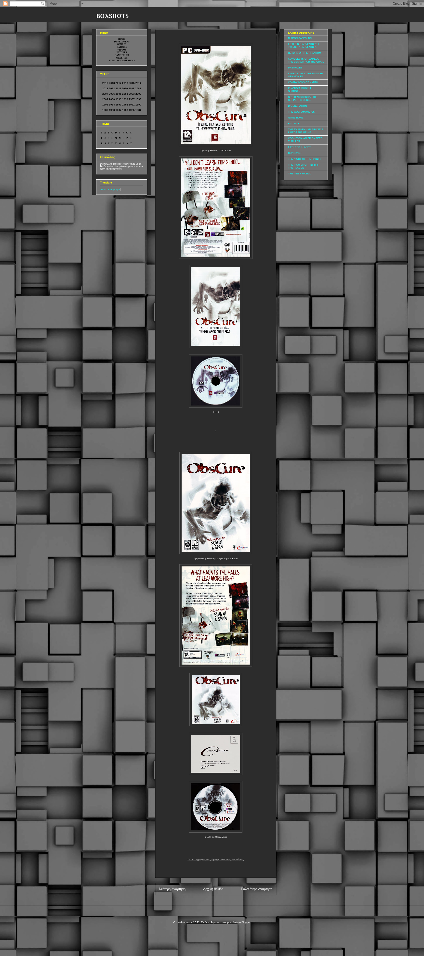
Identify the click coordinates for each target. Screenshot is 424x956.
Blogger (245, 922)
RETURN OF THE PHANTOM (304, 53)
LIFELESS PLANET (299, 147)
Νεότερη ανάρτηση (172, 889)
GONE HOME (296, 117)
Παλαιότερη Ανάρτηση (256, 889)
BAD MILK (294, 123)
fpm (228, 922)
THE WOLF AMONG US (301, 111)
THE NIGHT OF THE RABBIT (304, 158)
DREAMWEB (295, 67)
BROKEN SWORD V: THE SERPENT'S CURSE (303, 98)
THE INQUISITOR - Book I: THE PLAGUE (303, 166)
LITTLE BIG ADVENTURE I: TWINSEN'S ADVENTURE (303, 45)
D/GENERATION (297, 106)
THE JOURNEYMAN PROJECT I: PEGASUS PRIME (305, 131)
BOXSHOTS (112, 16)
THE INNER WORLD (299, 173)
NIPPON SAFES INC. (300, 38)
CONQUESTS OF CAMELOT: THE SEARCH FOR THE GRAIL (306, 60)
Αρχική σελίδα (213, 889)
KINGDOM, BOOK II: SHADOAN (300, 89)
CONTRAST (295, 153)
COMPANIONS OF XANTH (303, 82)
